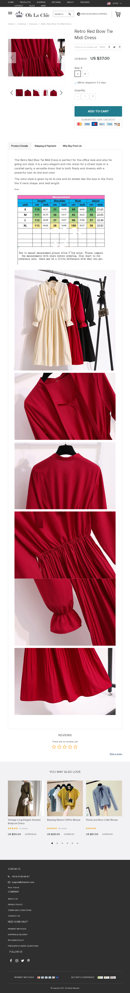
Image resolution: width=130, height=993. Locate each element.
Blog (32, 6)
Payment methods (17, 929)
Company (13, 891)
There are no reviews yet (86, 47)
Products (25, 2)
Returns (56, 2)
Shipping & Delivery (17, 934)
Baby (43, 6)
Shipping (41, 2)
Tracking (84, 2)
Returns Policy (16, 940)
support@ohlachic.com (23, 882)
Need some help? (18, 921)
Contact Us (14, 916)
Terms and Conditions (19, 910)
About (70, 2)
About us (13, 899)
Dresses (33, 24)
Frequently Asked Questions (23, 946)
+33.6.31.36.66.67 (20, 876)
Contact (18, 6)
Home (11, 2)
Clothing (21, 24)
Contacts (14, 869)
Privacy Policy (15, 904)
